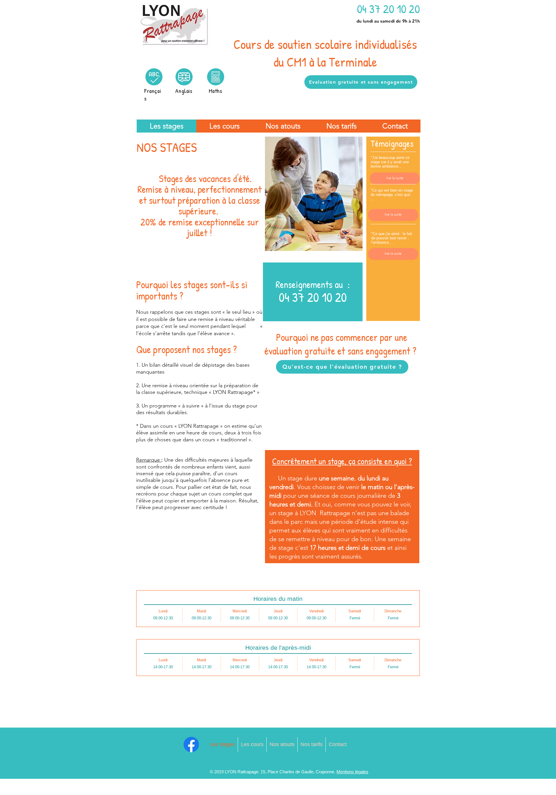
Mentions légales (352, 771)
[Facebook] (191, 744)
